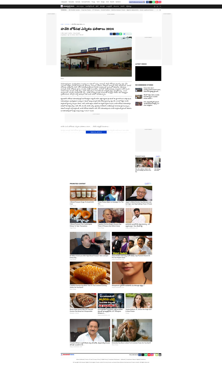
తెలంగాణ (116, 6)
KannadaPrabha (86, 2)
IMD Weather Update (74, 10)
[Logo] (68, 6)
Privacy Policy (96, 359)
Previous (157, 10)
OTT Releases (96, 10)
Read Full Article (96, 132)
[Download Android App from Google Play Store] (156, 355)
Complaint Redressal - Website (116, 359)
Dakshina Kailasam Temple (118, 10)
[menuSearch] (160, 6)
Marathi (112, 2)
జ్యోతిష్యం (128, 6)
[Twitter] (150, 2)
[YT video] (156, 2)
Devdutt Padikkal (105, 10)
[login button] (155, 6)
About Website (80, 359)
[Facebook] (147, 2)
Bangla (103, 2)
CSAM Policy (104, 359)
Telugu (93, 2)
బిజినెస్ (122, 6)
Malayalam (64, 2)
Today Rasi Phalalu (86, 10)
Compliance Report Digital (133, 359)
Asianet (67, 355)
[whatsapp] (153, 2)
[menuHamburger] (157, 6)
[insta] (160, 2)
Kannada (77, 2)
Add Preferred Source (136, 2)
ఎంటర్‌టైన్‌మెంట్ (89, 6)
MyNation (118, 2)
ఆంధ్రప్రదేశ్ (109, 6)
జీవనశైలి (102, 6)
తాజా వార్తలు (80, 6)
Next (160, 10)
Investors (143, 359)
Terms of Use (88, 359)
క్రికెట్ (97, 6)
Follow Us (128, 34)
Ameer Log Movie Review (146, 10)
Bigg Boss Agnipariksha (132, 10)
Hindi (107, 2)
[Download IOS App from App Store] (160, 355)
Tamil (98, 2)
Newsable (71, 2)
